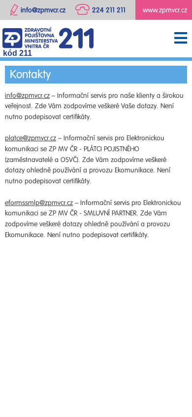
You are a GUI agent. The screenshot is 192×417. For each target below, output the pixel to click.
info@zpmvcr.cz (27, 95)
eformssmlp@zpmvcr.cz (39, 203)
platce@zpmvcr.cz (30, 138)
